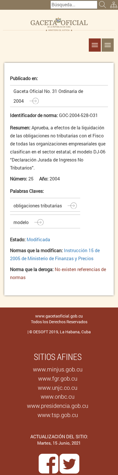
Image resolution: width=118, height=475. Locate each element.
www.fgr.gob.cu (57, 378)
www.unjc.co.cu (57, 387)
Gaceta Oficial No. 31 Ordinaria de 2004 (48, 96)
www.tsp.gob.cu (58, 414)
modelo (21, 222)
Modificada (38, 239)
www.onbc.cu (57, 396)
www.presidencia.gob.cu (57, 405)
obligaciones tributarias (37, 206)
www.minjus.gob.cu (57, 369)
